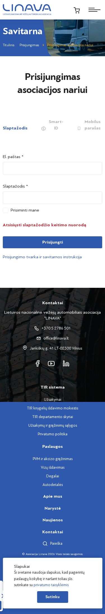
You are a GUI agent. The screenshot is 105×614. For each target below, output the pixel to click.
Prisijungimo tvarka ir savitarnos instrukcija (42, 256)
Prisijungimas (29, 45)
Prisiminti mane (25, 210)
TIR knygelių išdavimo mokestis (52, 408)
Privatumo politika (52, 434)
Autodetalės (53, 485)
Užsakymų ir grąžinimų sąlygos (52, 425)
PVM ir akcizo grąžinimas (53, 459)
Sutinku (52, 597)
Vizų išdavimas (52, 467)
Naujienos (53, 519)
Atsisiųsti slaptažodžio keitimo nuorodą (44, 224)
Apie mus (52, 496)
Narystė (53, 508)
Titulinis (8, 45)
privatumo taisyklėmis (51, 585)
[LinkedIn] (66, 363)
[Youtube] (51, 363)
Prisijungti (52, 242)
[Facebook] (37, 363)
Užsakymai (52, 399)
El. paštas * (13, 156)
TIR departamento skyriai (52, 417)
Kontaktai (52, 531)
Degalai (52, 476)
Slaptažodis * (15, 186)
